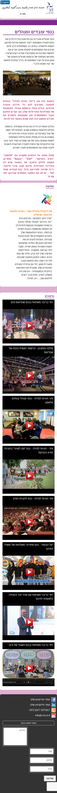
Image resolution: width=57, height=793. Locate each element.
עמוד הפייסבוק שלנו (40, 699)
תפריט (23, 13)
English (5, 2)
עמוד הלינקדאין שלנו (40, 705)
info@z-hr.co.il (42, 715)
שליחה (49, 778)
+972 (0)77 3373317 (39, 710)
